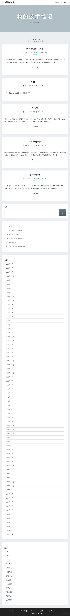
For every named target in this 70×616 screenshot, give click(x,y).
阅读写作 (9, 596)
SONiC (8, 560)
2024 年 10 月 (10, 300)
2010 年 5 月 (9, 405)
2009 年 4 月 (9, 454)
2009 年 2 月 (9, 458)
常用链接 (63, 2)
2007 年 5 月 (9, 502)
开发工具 (9, 568)
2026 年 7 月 (9, 264)
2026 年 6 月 (9, 268)
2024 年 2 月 (9, 328)
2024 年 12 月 (10, 296)
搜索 (5, 207)
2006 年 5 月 (9, 526)
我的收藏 (9, 572)
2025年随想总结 (11, 243)
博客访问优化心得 (35, 49)
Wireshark (9, 564)
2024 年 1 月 (9, 332)
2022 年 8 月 (9, 345)
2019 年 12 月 (10, 361)
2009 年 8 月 (9, 441)
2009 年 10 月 (10, 433)
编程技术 (9, 588)
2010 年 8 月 (9, 397)
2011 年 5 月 (9, 389)
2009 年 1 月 (9, 462)
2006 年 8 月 (9, 514)
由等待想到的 (35, 141)
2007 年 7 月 (9, 494)
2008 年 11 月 (10, 466)
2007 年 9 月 (9, 490)
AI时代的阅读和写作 (12, 234)
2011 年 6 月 (9, 385)
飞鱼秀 (35, 108)
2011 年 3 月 (9, 393)
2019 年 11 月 (10, 365)
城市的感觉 (35, 175)
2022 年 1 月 (9, 353)
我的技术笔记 (9, 2)
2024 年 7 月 (9, 312)
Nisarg (58, 611)
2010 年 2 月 (9, 417)
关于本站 (56, 2)
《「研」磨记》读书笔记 (14, 230)
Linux (7, 556)
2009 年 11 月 (10, 429)
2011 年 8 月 (9, 377)
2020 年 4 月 (9, 357)
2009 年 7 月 (9, 445)
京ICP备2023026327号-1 (35, 613)
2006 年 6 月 (9, 522)
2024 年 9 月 (9, 304)
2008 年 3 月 (9, 478)
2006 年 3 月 (9, 534)
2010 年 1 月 (9, 421)
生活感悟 (9, 580)
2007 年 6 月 (9, 498)
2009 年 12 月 (10, 425)
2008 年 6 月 (9, 474)
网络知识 (9, 592)
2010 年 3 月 (9, 413)
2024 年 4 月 (9, 320)
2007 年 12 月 (10, 482)
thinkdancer (42, 52)
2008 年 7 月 (9, 470)
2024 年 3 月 (9, 324)
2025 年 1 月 (9, 292)
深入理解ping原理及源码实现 (15, 247)
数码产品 (9, 576)
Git (7, 552)
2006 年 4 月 (9, 530)
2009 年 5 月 (9, 450)
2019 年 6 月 (9, 369)
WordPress (45, 611)
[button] (65, 613)
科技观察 (9, 584)
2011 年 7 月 (9, 381)
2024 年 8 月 (9, 308)
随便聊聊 (9, 600)
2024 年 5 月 (9, 316)
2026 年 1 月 (9, 272)
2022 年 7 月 (9, 349)
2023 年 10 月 (10, 341)
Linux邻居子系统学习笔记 (14, 239)
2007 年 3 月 (9, 510)
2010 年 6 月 (9, 401)
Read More (35, 67)
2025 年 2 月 (9, 288)
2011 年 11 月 (10, 373)
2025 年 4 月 (9, 284)
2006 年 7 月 (9, 518)
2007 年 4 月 (9, 506)
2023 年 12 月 (10, 336)
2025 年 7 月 (9, 280)
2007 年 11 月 (10, 486)
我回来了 (35, 82)
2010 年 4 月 (9, 409)
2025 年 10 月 (10, 276)
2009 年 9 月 (9, 437)
